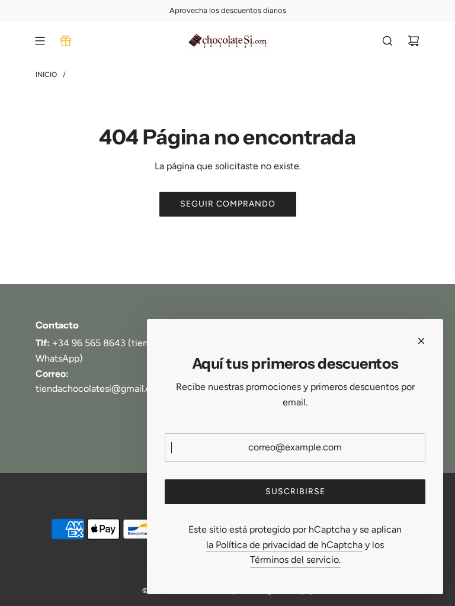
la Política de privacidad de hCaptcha (284, 544)
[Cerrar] (421, 341)
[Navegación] (40, 41)
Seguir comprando (227, 204)
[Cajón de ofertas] (66, 41)
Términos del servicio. (295, 559)
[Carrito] (413, 41)
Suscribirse (295, 491)
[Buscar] (387, 41)
